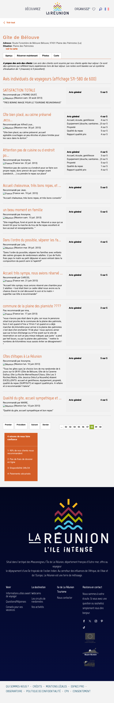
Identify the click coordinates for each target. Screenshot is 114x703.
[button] (100, 9)
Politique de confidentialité (43, 691)
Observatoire (14, 691)
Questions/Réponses (16, 601)
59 (96, 427)
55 (79, 427)
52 (66, 427)
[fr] (107, 9)
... (61, 427)
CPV (67, 691)
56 (83, 427)
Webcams (36, 593)
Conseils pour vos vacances (14, 608)
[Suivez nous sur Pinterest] (103, 621)
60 (100, 427)
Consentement (82, 691)
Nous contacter (64, 597)
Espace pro (77, 686)
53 (70, 427)
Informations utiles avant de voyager (18, 595)
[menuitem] (32, 8)
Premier (8, 425)
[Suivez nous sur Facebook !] (85, 621)
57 (87, 427)
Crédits (37, 686)
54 (74, 427)
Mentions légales (56, 686)
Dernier (46, 425)
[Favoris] (94, 9)
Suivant (34, 425)
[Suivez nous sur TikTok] (85, 627)
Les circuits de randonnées (38, 600)
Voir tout (10, 22)
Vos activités (37, 606)
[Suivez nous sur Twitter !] (91, 621)
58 (92, 427)
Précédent (21, 425)
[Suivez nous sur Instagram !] (97, 621)
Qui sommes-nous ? (17, 686)
